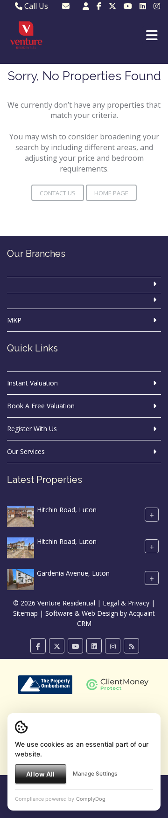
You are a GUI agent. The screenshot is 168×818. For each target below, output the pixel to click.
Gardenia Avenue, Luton (73, 573)
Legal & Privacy (126, 602)
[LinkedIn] (143, 6)
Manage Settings (95, 773)
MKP (14, 320)
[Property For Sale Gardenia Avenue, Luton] (20, 579)
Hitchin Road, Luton (67, 510)
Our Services (26, 451)
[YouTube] (128, 6)
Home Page (111, 193)
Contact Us (58, 193)
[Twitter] (112, 6)
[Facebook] (99, 6)
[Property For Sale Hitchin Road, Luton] (20, 515)
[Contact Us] (86, 6)
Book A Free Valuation (41, 405)
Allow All (40, 774)
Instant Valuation (32, 382)
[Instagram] (157, 6)
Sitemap (25, 613)
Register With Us (32, 428)
